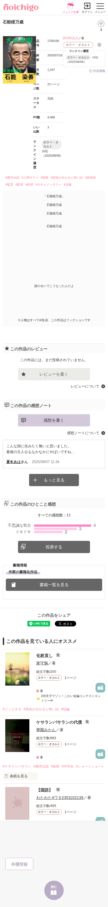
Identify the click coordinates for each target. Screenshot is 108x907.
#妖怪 (55, 766)
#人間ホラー (30, 177)
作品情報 (99, 71)
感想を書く (53, 420)
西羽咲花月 (70, 38)
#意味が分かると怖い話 (67, 177)
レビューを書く (53, 374)
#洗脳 (67, 184)
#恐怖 (44, 177)
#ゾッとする (12, 709)
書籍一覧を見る (54, 584)
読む (54, 886)
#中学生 (68, 766)
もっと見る (54, 480)
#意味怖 (90, 177)
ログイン (87, 11)
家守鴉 (42, 663)
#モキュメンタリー (48, 184)
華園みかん (46, 730)
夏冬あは (13, 462)
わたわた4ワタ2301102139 (59, 797)
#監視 (19, 184)
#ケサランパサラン (17, 766)
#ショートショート (90, 766)
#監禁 (9, 184)
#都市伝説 (12, 177)
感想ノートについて (83, 433)
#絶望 (29, 184)
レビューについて (85, 386)
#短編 (65, 709)
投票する (54, 546)
